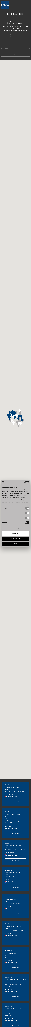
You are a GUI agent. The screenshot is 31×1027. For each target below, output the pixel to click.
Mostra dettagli (22, 528)
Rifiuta (15, 543)
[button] (23, 5)
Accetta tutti (15, 533)
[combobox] (15, 54)
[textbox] (14, 54)
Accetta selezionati (15, 538)
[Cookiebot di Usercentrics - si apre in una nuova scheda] (22, 482)
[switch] (27, 513)
